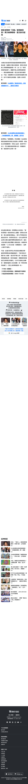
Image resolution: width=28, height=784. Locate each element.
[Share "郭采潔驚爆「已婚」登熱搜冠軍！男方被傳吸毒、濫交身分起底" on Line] (22, 20)
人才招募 (3, 755)
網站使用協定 (4, 742)
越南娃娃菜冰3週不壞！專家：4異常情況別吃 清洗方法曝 (16, 24)
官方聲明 (3, 766)
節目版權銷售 (4, 761)
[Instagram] (15, 722)
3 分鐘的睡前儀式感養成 (14, 308)
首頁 (2, 27)
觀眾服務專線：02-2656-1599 (14, 718)
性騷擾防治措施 (4, 740)
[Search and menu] (25, 20)
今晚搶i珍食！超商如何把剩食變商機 (14, 314)
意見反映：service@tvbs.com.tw (14, 717)
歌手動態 (9, 27)
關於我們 (3, 730)
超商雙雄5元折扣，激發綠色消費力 (14, 312)
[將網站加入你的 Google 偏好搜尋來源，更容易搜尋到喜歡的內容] (14, 333)
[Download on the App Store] (9, 773)
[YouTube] (18, 722)
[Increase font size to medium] (20, 20)
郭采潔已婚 (20, 298)
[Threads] (12, 722)
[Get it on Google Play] (18, 773)
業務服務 (3, 764)
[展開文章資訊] (25, 38)
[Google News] (20, 722)
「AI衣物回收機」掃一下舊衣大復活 (14, 315)
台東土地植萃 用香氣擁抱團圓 (14, 304)
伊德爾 (14, 298)
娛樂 (5, 27)
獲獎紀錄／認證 (4, 768)
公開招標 (3, 762)
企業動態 (3, 753)
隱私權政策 (3, 738)
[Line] (10, 722)
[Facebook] (7, 722)
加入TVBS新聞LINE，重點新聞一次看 (14, 330)
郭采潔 (3, 298)
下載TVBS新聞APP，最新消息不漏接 (14, 329)
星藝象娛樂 (3, 759)
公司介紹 (3, 751)
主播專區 (3, 757)
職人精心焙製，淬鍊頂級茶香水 (14, 306)
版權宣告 (3, 744)
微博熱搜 (9, 298)
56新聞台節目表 (4, 731)
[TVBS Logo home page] (5, 20)
